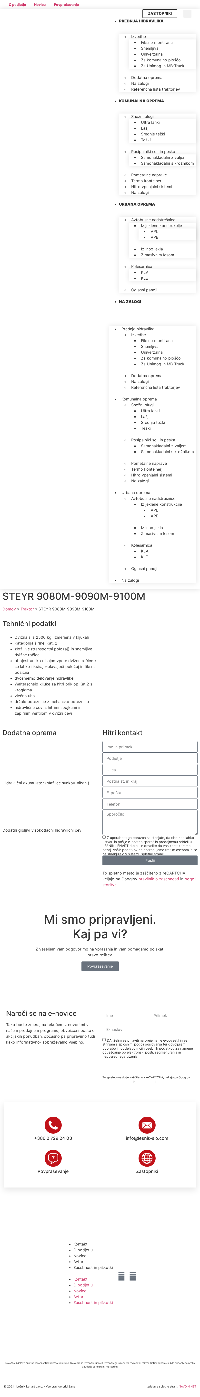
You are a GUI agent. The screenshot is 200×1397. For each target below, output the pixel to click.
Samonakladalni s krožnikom (167, 163)
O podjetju (83, 1249)
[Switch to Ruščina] (193, 4)
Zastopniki (147, 1171)
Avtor (78, 1261)
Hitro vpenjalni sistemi (151, 186)
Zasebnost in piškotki (93, 1267)
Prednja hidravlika (141, 21)
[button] (187, 14)
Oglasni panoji (144, 289)
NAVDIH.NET (187, 1386)
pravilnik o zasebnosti (159, 878)
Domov (9, 609)
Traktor (27, 609)
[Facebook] (121, 1276)
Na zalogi (140, 192)
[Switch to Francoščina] (184, 4)
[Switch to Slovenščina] (156, 4)
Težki (146, 139)
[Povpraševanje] (53, 1158)
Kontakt (80, 1244)
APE (154, 237)
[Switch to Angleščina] (165, 4)
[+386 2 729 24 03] (53, 1125)
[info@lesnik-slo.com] (147, 1125)
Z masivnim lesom (157, 254)
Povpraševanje (53, 1171)
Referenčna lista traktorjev (155, 89)
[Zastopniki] (147, 1158)
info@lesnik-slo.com (147, 1138)
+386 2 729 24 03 (53, 1138)
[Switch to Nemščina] (175, 4)
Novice (79, 1255)
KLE (144, 278)
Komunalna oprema (141, 100)
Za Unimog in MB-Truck (162, 65)
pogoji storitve (145, 1081)
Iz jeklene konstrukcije (161, 225)
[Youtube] (132, 1276)
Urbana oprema (137, 204)
